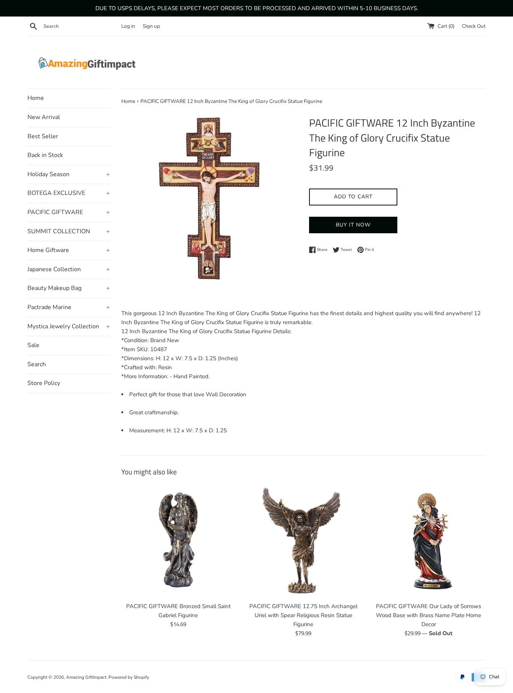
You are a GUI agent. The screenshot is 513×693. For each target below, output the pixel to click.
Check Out (474, 26)
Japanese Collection (68, 269)
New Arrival (43, 117)
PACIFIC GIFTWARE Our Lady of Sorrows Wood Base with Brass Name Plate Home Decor (428, 615)
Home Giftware (68, 250)
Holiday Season (68, 174)
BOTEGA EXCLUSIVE (68, 193)
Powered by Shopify (129, 677)
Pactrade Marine (68, 307)
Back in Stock (45, 155)
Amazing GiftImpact (86, 677)
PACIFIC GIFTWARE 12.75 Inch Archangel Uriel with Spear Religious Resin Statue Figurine (303, 615)
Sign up (151, 26)
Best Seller (42, 136)
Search (36, 364)
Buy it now (353, 224)
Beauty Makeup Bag (68, 288)
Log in (128, 26)
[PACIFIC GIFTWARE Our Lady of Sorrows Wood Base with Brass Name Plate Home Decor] (429, 541)
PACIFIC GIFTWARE (68, 212)
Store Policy (43, 383)
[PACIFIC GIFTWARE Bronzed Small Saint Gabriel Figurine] (178, 541)
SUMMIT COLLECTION (68, 231)
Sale (33, 345)
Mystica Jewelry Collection (68, 326)
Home (35, 98)
